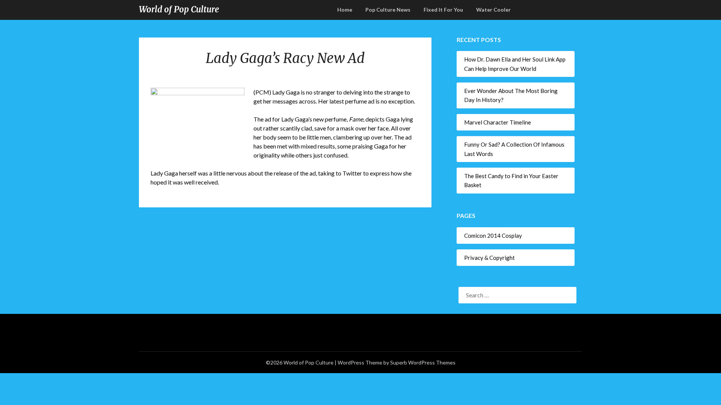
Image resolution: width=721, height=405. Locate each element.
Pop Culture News (387, 9)
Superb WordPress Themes (423, 362)
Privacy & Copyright (489, 257)
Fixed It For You (443, 9)
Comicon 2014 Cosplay (493, 235)
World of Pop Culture (179, 9)
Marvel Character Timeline (497, 122)
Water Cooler (493, 9)
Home (344, 9)
